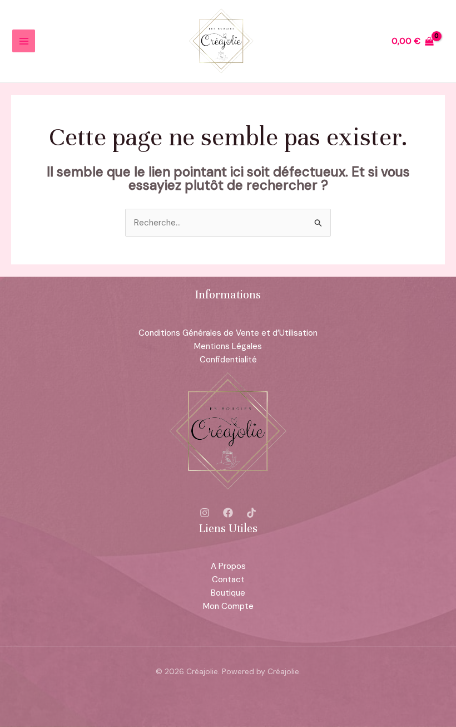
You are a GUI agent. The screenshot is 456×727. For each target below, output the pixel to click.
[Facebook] (228, 513)
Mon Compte (228, 606)
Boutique (228, 592)
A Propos (228, 566)
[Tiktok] (251, 513)
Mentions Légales (228, 346)
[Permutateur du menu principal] (23, 41)
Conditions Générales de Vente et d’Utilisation (228, 332)
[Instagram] (205, 513)
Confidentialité (228, 359)
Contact (228, 579)
